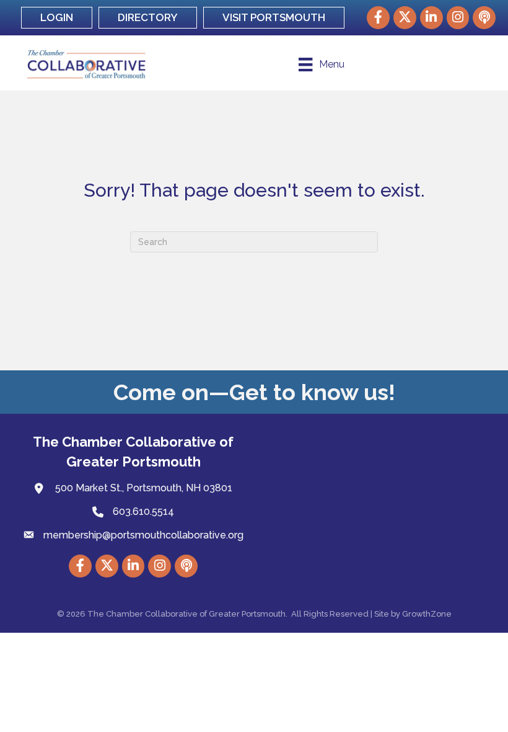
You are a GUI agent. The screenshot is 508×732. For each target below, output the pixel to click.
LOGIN (56, 17)
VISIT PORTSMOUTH (273, 17)
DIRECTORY (148, 17)
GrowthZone (427, 613)
